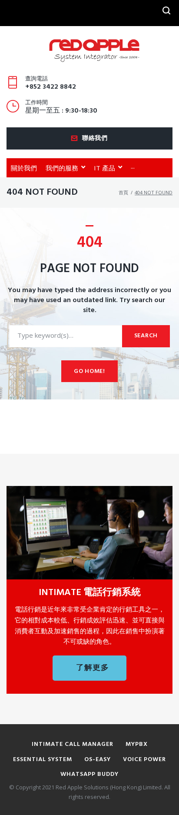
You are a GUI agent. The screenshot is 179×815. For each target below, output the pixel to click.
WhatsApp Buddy (89, 774)
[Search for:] (65, 336)
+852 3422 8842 (50, 87)
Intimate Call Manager (72, 744)
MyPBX (137, 744)
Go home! (89, 371)
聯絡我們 (95, 138)
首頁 (123, 192)
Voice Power (144, 760)
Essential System (42, 760)
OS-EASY (97, 760)
